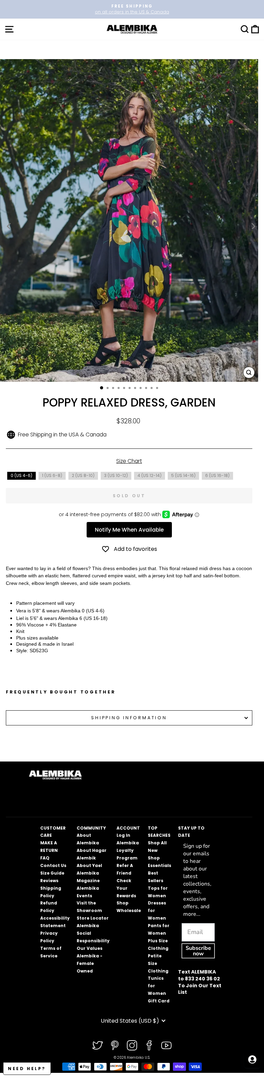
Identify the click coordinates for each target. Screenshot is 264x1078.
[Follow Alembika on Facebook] (149, 1045)
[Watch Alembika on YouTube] (166, 1045)
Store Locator (93, 918)
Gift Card (158, 1001)
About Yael (89, 865)
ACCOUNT (128, 828)
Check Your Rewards (126, 888)
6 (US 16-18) (217, 475)
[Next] (252, 226)
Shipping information (129, 718)
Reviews (49, 880)
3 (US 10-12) (116, 475)
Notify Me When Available (129, 529)
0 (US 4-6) (21, 475)
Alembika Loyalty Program (128, 850)
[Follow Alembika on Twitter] (97, 1045)
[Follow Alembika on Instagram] (132, 1045)
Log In (123, 835)
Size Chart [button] (129, 461)
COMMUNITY (91, 828)
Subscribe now (198, 950)
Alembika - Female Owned (89, 963)
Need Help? (27, 1068)
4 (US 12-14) (150, 475)
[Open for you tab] (252, 1059)
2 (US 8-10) (83, 475)
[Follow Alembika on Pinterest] (115, 1045)
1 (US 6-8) (52, 475)
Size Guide (52, 873)
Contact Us (53, 865)
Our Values (89, 948)
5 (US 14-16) (183, 475)
